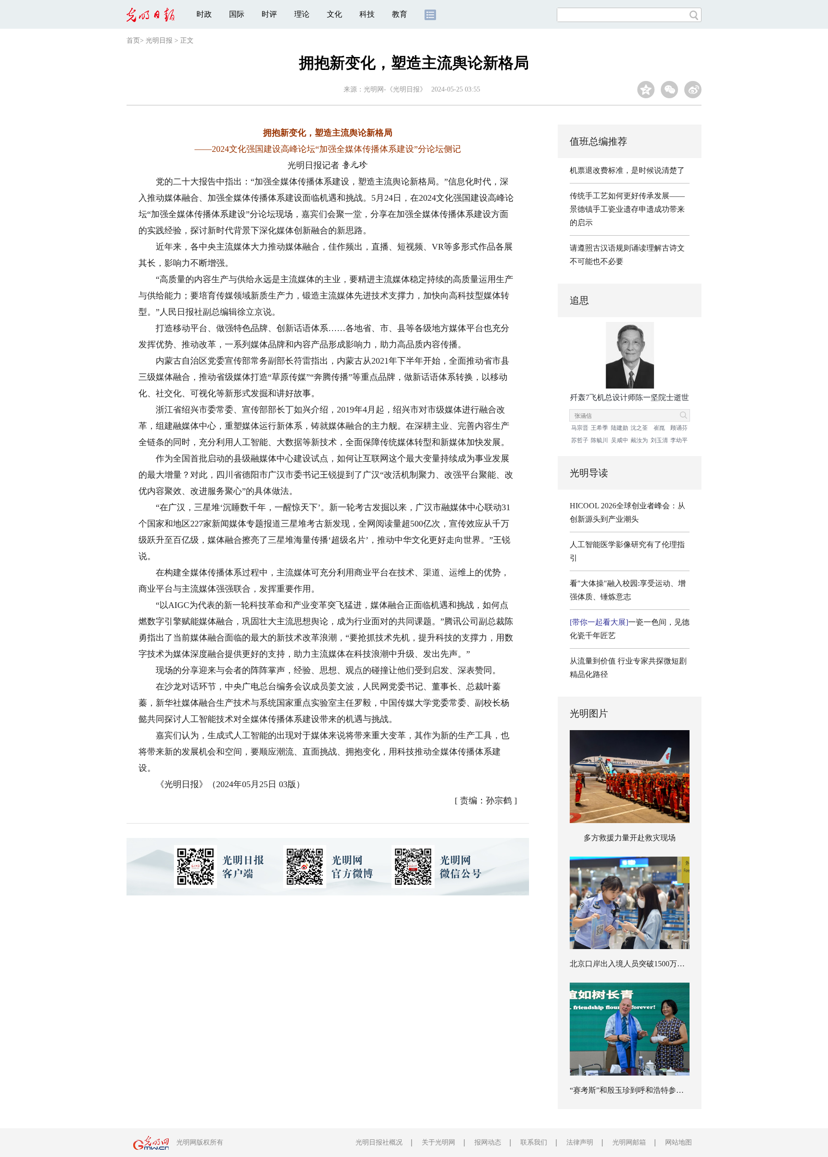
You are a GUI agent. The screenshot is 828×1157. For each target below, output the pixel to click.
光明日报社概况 (379, 1142)
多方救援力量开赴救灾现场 (630, 838)
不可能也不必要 (596, 261)
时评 (269, 14)
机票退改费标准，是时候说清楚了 (627, 170)
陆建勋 (619, 427)
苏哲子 (579, 440)
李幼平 (679, 440)
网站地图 (678, 1142)
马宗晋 (579, 427)
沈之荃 (639, 427)
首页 (133, 40)
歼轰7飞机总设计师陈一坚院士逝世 (629, 397)
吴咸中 (619, 440)
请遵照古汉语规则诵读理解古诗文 (627, 248)
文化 (334, 14)
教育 (399, 14)
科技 (367, 14)
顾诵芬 (679, 427)
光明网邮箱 (629, 1142)
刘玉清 (659, 440)
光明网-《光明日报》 (395, 89)
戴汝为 (639, 440)
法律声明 (579, 1142)
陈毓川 (599, 440)
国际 (236, 14)
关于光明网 (438, 1142)
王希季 (599, 427)
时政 (204, 14)
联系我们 (533, 1142)
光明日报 (159, 40)
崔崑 (659, 427)
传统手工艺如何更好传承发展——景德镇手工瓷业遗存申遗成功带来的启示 (627, 209)
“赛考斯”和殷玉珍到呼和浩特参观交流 (634, 1090)
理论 (302, 14)
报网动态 (487, 1142)
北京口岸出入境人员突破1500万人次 (631, 964)
